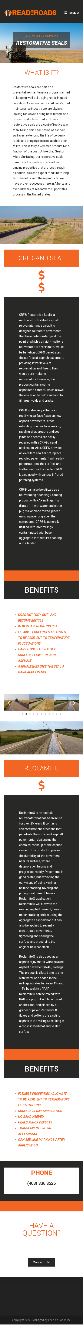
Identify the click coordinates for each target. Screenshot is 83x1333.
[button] (22, 714)
